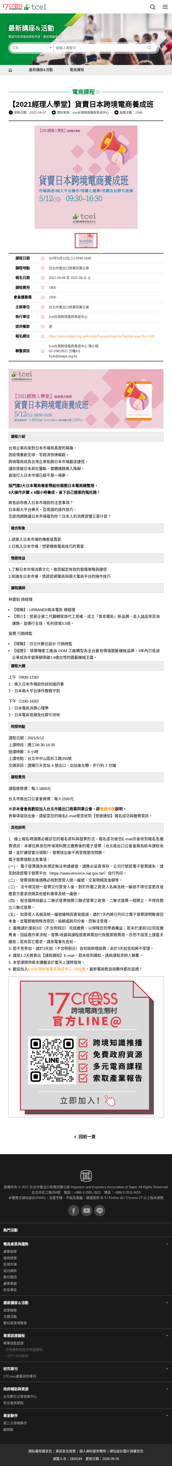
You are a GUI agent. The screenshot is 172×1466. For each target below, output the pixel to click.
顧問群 (8, 1430)
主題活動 (10, 1316)
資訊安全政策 (66, 1451)
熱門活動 (10, 1230)
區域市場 (10, 1264)
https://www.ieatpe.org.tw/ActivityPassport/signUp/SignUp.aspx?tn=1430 (102, 336)
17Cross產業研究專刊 (19, 1376)
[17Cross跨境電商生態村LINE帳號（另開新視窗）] (99, 1210)
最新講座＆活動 (15, 1303)
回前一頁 (87, 1136)
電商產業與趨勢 (15, 1244)
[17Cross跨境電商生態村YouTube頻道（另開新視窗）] (86, 1210)
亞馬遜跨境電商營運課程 (24, 1350)
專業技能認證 (13, 1343)
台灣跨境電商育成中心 (24, 6)
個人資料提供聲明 (92, 1451)
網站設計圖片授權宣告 (126, 1451)
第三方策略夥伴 (15, 1423)
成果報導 (10, 1310)
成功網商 (10, 1271)
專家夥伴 (10, 1416)
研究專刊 (10, 1369)
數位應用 (10, 1277)
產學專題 (10, 1283)
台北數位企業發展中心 (20, 1396)
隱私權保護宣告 (40, 1451)
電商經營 (10, 1258)
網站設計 (28, 1198)
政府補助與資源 (15, 1389)
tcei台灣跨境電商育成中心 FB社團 (57, 969)
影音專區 (10, 1290)
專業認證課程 (14, 1336)
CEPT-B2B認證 (17, 1356)
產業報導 (10, 1251)
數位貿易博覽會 (15, 1323)
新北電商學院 (13, 1403)
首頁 (10, 70)
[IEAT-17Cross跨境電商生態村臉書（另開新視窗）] (73, 1210)
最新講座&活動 (41, 70)
